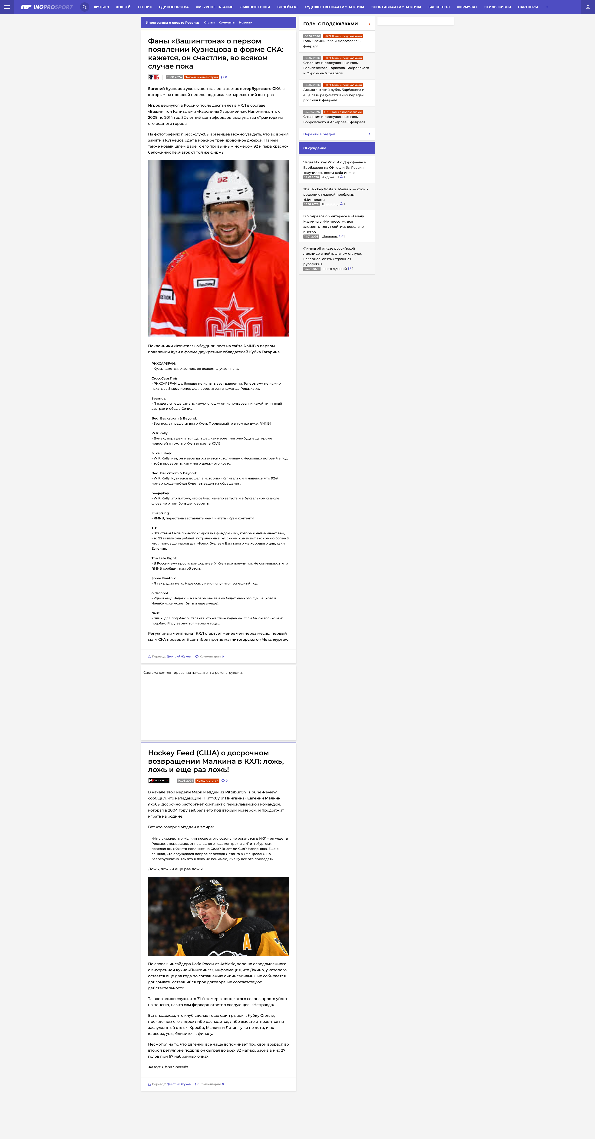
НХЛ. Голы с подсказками (343, 36)
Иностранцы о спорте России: (172, 22)
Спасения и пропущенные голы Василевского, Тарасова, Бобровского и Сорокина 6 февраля (336, 68)
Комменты (227, 22)
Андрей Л (331, 177)
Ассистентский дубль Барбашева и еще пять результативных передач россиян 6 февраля (333, 95)
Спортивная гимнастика (396, 7)
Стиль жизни (497, 7)
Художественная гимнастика (334, 7)
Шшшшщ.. (331, 204)
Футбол (101, 7)
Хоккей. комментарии (201, 77)
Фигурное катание (214, 7)
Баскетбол (439, 7)
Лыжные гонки (255, 7)
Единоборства (174, 7)
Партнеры (528, 7)
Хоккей (123, 7)
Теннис (145, 7)
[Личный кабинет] (588, 7)
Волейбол (287, 7)
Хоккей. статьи (207, 780)
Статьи (209, 22)
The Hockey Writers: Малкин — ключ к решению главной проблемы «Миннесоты (335, 194)
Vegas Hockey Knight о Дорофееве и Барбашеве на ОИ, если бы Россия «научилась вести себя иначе (335, 167)
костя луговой (335, 268)
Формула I (467, 7)
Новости (245, 22)
